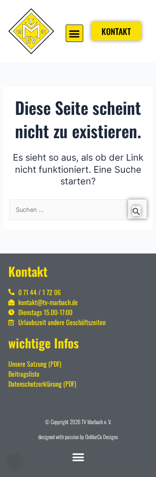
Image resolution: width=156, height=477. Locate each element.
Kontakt (27, 271)
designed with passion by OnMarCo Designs (78, 436)
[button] (75, 33)
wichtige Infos (43, 342)
